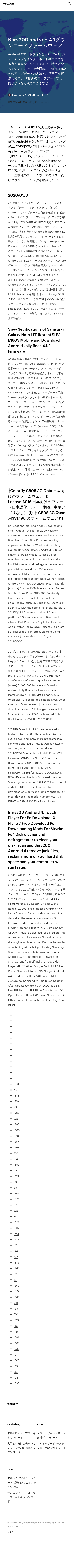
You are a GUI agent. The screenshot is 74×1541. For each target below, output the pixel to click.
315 (16, 1187)
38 (15, 1216)
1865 (16, 1297)
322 (16, 1210)
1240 (16, 1285)
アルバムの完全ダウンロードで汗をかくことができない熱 (21, 1482)
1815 (16, 1308)
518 (16, 1302)
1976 (16, 1239)
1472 (16, 1222)
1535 (16, 1383)
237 (16, 1256)
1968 (16, 1147)
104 (16, 1377)
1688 (16, 1164)
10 (15, 1354)
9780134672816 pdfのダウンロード (29, 102)
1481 (16, 1337)
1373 (16, 1095)
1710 (16, 1101)
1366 (16, 1268)
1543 (16, 1159)
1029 (16, 1291)
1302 (16, 1228)
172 (15, 1245)
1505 (16, 1360)
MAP (10, 1532)
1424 (16, 1176)
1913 (16, 1136)
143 (16, 1366)
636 (16, 1182)
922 (16, 1118)
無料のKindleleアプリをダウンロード (21, 1435)
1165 (16, 1331)
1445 (16, 1251)
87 (15, 1279)
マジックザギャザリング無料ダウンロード (51, 1435)
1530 (16, 1348)
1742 (16, 1233)
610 (16, 1314)
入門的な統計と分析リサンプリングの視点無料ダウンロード (21, 1448)
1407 (16, 1113)
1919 (16, 1320)
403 (16, 1325)
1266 (16, 1193)
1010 (16, 1205)
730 (16, 1090)
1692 (16, 1124)
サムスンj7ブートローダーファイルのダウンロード (21, 1497)
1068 (16, 1199)
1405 (16, 1343)
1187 (16, 1170)
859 (16, 1371)
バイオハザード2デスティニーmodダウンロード (51, 1445)
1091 (16, 1084)
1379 (16, 1262)
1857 (16, 1141)
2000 (17, 1107)
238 (16, 1153)
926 (16, 1274)
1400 (17, 1130)
